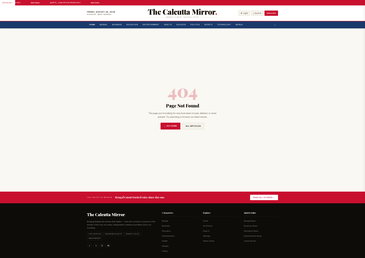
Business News (250, 226)
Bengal (104, 25)
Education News (251, 231)
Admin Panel (208, 241)
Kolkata (181, 25)
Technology (224, 25)
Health (168, 25)
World (239, 25)
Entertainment (151, 25)
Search (206, 231)
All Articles (193, 126)
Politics (195, 25)
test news (34, 2)
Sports (208, 25)
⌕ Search (257, 13)
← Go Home (170, 126)
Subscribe (271, 13)
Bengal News (250, 221)
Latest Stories (250, 241)
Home (92, 25)
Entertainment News (253, 236)
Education (132, 25)
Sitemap (206, 236)
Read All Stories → (264, 197)
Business (117, 25)
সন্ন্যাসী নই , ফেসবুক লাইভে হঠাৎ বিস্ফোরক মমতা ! (64, 2)
